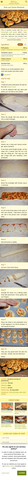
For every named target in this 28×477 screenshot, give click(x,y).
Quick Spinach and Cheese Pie (6, 425)
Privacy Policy (9, 466)
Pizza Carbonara (6, 411)
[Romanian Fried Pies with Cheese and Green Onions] (21, 420)
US (25, 44)
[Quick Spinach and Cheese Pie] (7, 420)
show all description (14, 40)
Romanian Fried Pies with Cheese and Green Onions (21, 426)
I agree (22, 473)
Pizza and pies (14, 392)
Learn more (5, 473)
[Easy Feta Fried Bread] (21, 406)
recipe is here (11, 87)
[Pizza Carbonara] (7, 406)
